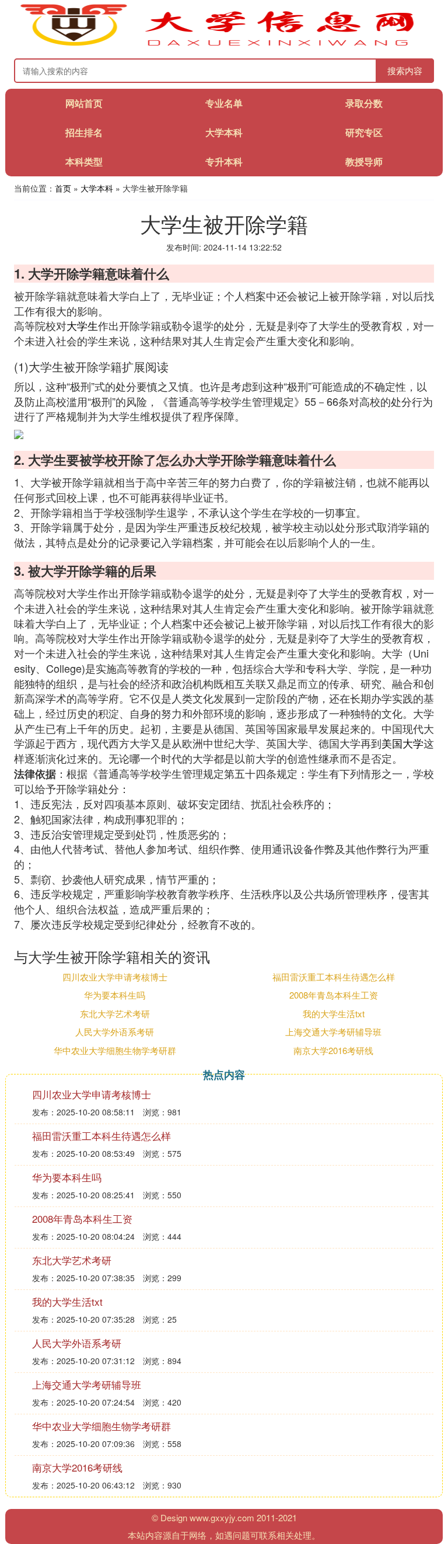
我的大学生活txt (334, 1013)
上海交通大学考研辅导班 (333, 1031)
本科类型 (84, 161)
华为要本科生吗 (114, 995)
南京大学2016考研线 (333, 1050)
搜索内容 (404, 70)
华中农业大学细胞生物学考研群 (115, 1050)
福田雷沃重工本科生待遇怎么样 (333, 977)
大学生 (82, 325)
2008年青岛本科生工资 (333, 995)
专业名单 (224, 103)
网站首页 (84, 103)
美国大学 (403, 742)
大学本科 (224, 132)
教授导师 (364, 161)
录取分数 (364, 103)
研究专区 (364, 132)
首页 (63, 188)
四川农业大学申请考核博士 (114, 977)
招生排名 (84, 132)
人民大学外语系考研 (114, 1031)
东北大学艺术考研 (115, 1013)
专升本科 (224, 161)
